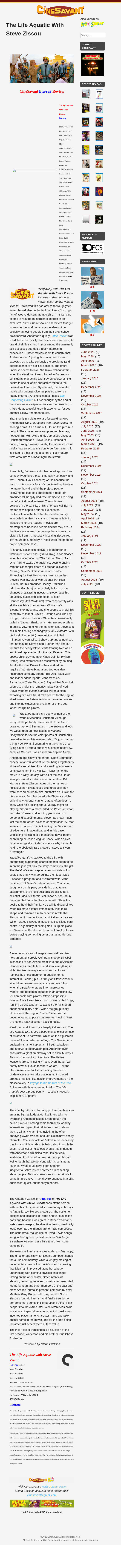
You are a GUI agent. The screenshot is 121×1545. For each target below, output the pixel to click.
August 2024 (89, 500)
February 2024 (90, 527)
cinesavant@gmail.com (42, 1495)
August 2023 (89, 579)
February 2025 (90, 448)
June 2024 (87, 509)
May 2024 (87, 514)
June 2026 (87, 352)
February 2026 (90, 369)
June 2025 (87, 430)
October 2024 (89, 483)
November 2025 (91, 395)
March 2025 (88, 444)
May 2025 (87, 435)
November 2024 (91, 474)
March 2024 (88, 522)
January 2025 (89, 457)
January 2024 (89, 536)
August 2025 (89, 421)
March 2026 (88, 365)
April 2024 (87, 518)
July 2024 (87, 505)
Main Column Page (54, 1486)
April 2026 (87, 360)
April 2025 (87, 439)
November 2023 (91, 553)
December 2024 (91, 466)
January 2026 (89, 378)
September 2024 (91, 492)
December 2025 (91, 387)
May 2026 (87, 356)
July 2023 (87, 584)
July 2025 (87, 426)
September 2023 (91, 570)
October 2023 (89, 562)
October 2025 (89, 404)
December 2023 (91, 544)
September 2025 (91, 413)
